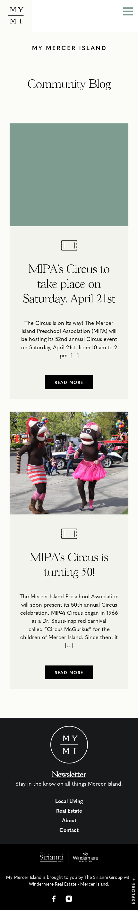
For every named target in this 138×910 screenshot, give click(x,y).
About (69, 820)
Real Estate (69, 810)
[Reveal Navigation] (128, 12)
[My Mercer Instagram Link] (69, 899)
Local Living (69, 801)
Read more (69, 382)
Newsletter (69, 774)
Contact (69, 830)
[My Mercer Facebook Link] (54, 899)
